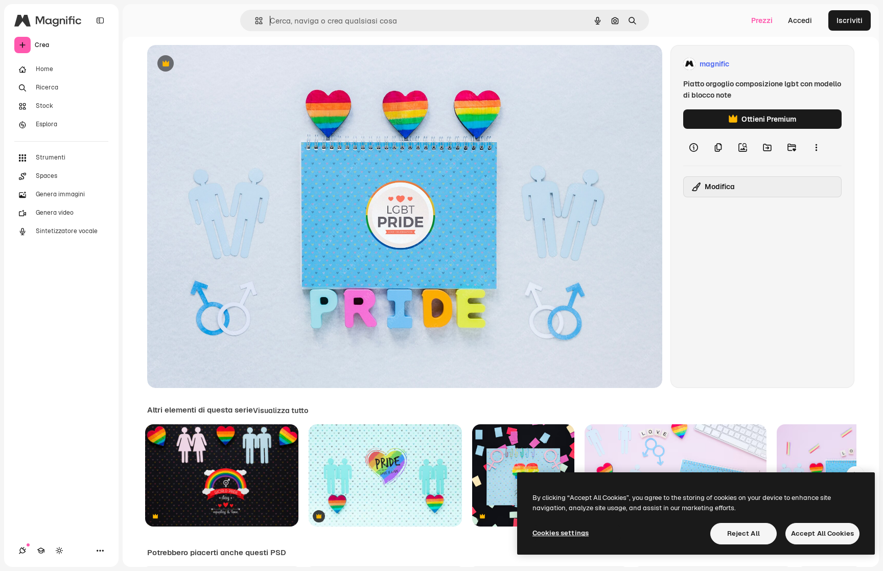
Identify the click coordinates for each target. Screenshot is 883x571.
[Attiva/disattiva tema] (59, 550)
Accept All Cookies (822, 533)
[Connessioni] (22, 550)
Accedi (800, 20)
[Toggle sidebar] (100, 20)
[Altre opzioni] (816, 147)
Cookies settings (560, 533)
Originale (214, 64)
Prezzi (762, 20)
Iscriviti (849, 20)
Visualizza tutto (280, 410)
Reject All (743, 533)
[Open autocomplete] (255, 21)
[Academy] (41, 550)
